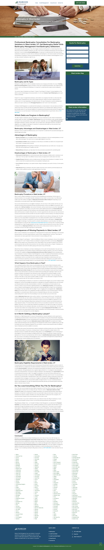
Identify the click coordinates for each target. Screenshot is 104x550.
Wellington (74, 498)
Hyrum (36, 479)
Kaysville (37, 485)
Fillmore (17, 512)
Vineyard (74, 493)
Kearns (36, 487)
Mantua (36, 504)
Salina (55, 515)
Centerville (18, 478)
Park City (56, 485)
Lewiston (37, 495)
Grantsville (37, 456)
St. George (74, 476)
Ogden (55, 478)
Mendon (36, 509)
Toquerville (74, 487)
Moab (36, 518)
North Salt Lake (57, 474)
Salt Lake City (57, 517)
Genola (36, 454)
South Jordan (75, 463)
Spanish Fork (75, 471)
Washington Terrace (76, 496)
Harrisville (37, 459)
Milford (36, 514)
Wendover (74, 501)
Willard (73, 514)
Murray (55, 465)
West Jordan (20, 36)
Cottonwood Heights (20, 484)
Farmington (18, 507)
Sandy (55, 518)
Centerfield (18, 476)
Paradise (55, 484)
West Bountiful (75, 503)
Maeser (36, 500)
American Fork (19, 456)
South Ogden (75, 465)
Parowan (55, 487)
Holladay (37, 470)
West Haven (75, 504)
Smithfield (74, 460)
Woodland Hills (75, 517)
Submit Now (77, 66)
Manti (36, 503)
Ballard (17, 459)
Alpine (17, 454)
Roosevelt (56, 511)
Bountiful (18, 467)
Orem (55, 481)
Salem (55, 514)
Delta (17, 485)
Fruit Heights (19, 517)
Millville (36, 517)
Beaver (17, 460)
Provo (55, 500)
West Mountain (75, 507)
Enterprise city (19, 501)
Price (55, 496)
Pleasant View (57, 495)
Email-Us (76, 534)
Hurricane (37, 476)
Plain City (56, 492)
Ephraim (17, 503)
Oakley (55, 476)
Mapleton (37, 506)
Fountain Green (19, 514)
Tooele (73, 485)
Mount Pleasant (57, 462)
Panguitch (56, 482)
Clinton (17, 481)
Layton (36, 492)
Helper (36, 462)
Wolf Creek (74, 515)
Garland (17, 518)
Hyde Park (37, 478)
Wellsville (74, 500)
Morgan (55, 459)
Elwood (17, 496)
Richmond (56, 503)
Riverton (55, 509)
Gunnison (37, 457)
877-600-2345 (80, 3)
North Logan (56, 471)
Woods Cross (75, 518)
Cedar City (18, 473)
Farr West (18, 509)
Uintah (73, 490)
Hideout (36, 465)
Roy (54, 512)
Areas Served (53, 2)
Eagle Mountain (19, 490)
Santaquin (74, 456)
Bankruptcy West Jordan (29, 36)
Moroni (55, 460)
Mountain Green (57, 463)
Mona (55, 454)
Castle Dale (18, 471)
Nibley (55, 470)
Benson (17, 462)
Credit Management (43, 2)
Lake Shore (37, 490)
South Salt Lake (76, 467)
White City (74, 512)
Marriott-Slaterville (39, 507)
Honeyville (37, 471)
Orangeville (56, 479)
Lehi (36, 493)
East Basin (18, 492)
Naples (55, 467)
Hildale (36, 468)
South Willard (75, 470)
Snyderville (74, 462)
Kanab (36, 484)
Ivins (36, 481)
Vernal (73, 492)
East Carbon (18, 493)
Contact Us (60, 2)
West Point (74, 509)
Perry (55, 490)
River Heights (57, 504)
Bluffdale (18, 465)
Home (36, 2)
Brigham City (19, 468)
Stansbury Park (75, 478)
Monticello (56, 457)
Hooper (36, 473)
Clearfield (18, 479)
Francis (17, 515)
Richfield (55, 501)
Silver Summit (75, 459)
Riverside (56, 507)
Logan (36, 498)
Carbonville (18, 470)
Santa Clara (75, 454)
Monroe (55, 456)
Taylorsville (74, 484)
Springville (74, 474)
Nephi (55, 468)
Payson (55, 489)
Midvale (36, 511)
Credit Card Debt (53, 533)
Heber (36, 460)
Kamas (36, 482)
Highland (37, 467)
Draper (17, 487)
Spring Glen (75, 473)
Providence (56, 498)
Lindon (36, 496)
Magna (36, 501)
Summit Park (75, 479)
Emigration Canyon (20, 498)
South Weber (75, 468)
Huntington (37, 474)
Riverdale (56, 506)
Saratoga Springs (76, 457)
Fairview (18, 506)
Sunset (74, 481)
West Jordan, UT (78, 536)
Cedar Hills (18, 474)
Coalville (18, 482)
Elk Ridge (18, 495)
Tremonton (74, 489)
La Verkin (37, 489)
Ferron (17, 511)
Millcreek (37, 515)
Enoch (17, 500)
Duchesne (18, 489)
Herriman (37, 463)
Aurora (17, 457)
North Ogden (56, 473)
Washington (75, 495)
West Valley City (76, 511)
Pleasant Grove (57, 493)
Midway (36, 512)
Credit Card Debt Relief (55, 536)
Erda (17, 504)
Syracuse (74, 482)
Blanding (18, 463)
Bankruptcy (52, 531)
